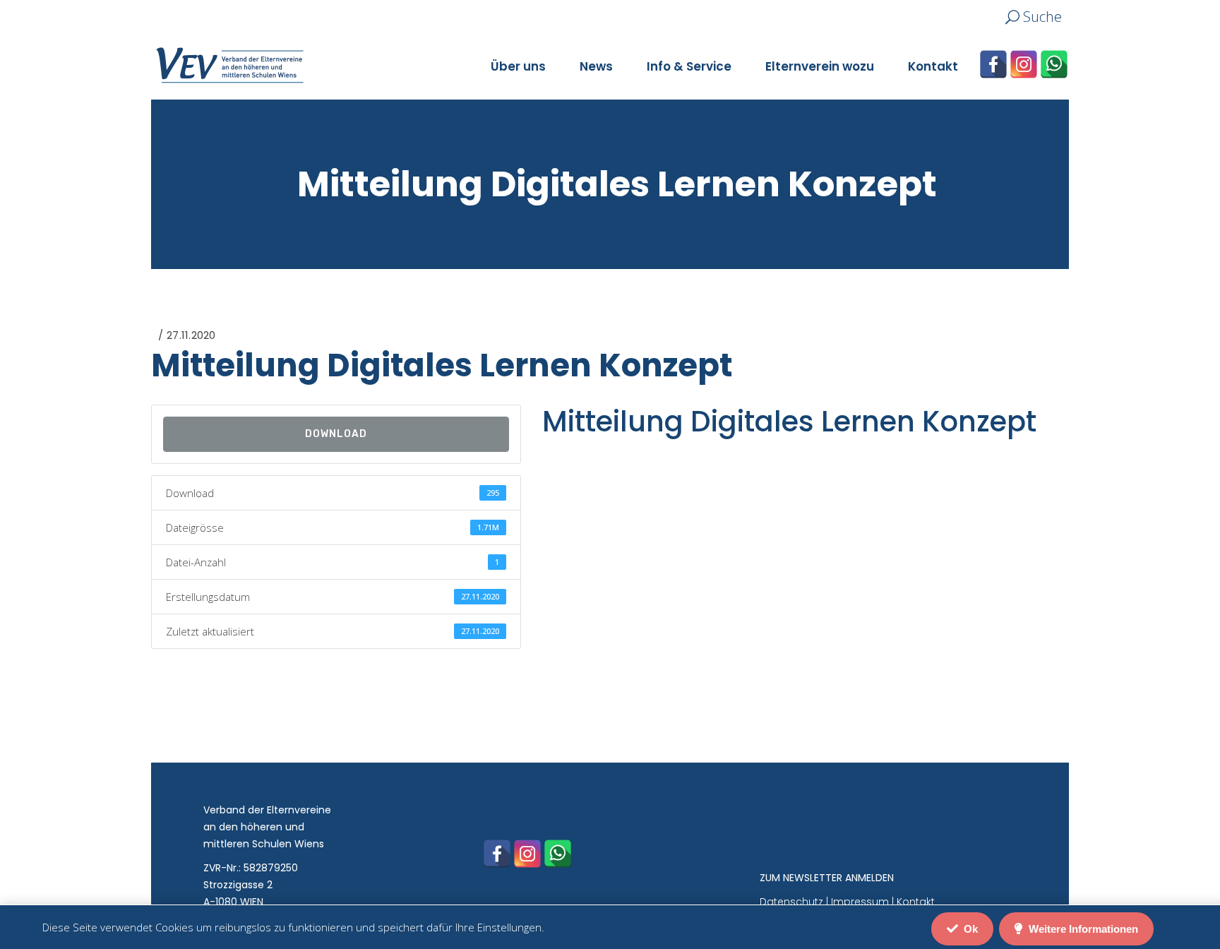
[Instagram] (1024, 64)
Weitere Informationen (1082, 929)
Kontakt (916, 902)
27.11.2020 (191, 335)
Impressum (860, 902)
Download (336, 434)
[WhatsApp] (1054, 64)
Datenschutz (791, 902)
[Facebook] (993, 64)
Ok (969, 929)
